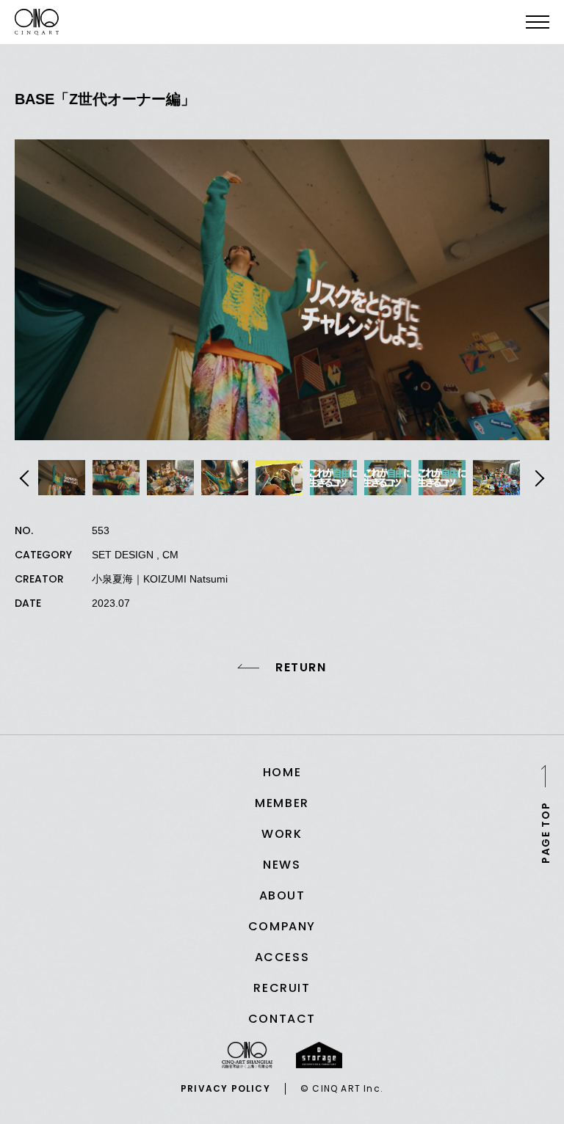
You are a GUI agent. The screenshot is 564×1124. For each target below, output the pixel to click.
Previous (26, 478)
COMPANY (282, 926)
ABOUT (282, 895)
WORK (281, 833)
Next (537, 478)
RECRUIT (281, 987)
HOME (282, 772)
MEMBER (282, 803)
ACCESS (282, 957)
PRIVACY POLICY (225, 1088)
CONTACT (282, 1018)
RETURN (300, 668)
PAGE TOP (545, 832)
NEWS (281, 864)
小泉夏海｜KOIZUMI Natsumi (160, 579)
